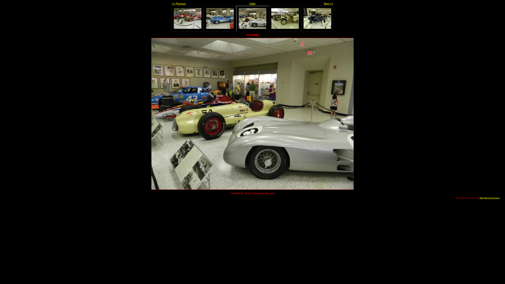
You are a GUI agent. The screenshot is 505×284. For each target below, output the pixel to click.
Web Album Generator (490, 198)
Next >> (328, 3)
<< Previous (179, 3)
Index (252, 3)
